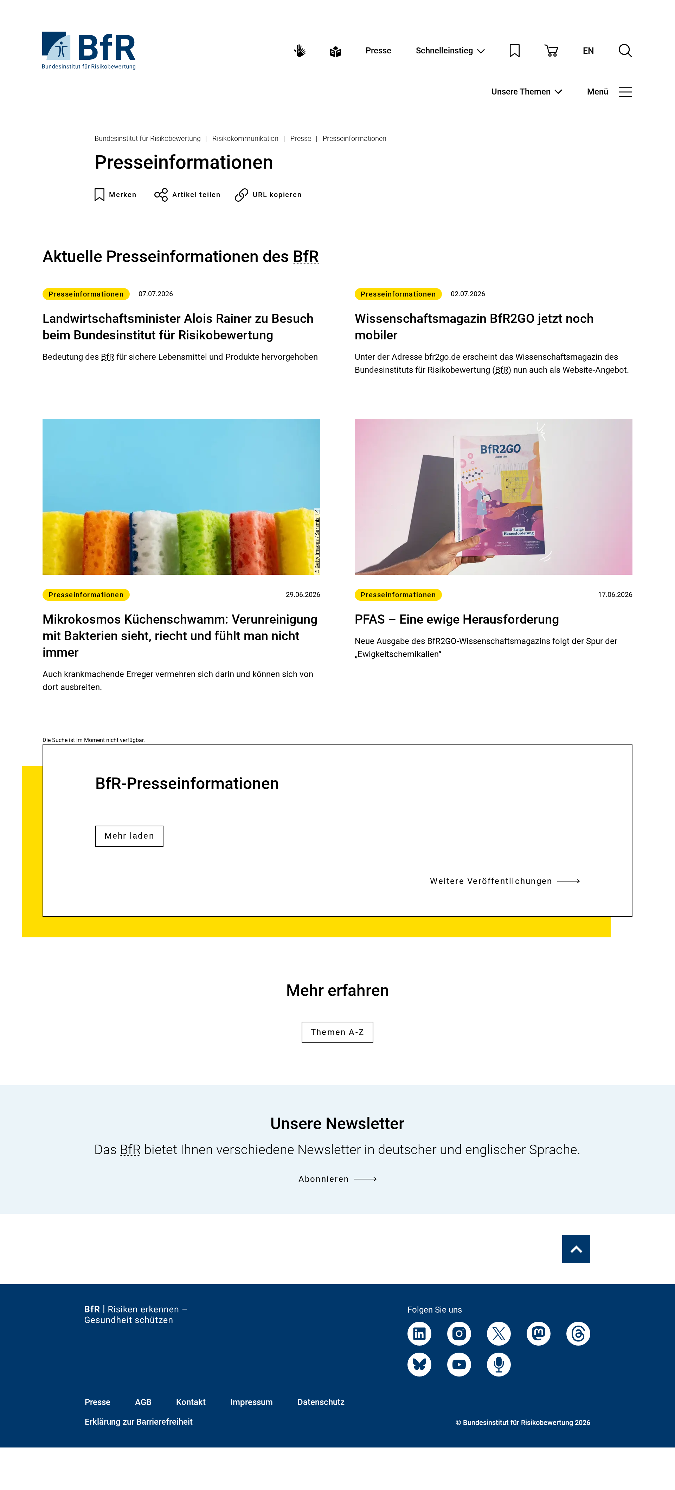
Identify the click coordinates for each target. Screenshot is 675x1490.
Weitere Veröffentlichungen (491, 881)
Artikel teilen (196, 194)
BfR (306, 256)
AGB (143, 1402)
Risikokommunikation (245, 138)
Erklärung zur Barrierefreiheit (139, 1422)
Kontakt (191, 1402)
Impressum (251, 1402)
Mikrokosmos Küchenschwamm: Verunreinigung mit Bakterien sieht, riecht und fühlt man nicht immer (180, 636)
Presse (378, 50)
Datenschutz (321, 1402)
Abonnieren (323, 1179)
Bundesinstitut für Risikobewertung (148, 138)
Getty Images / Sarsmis (317, 543)
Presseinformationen (354, 138)
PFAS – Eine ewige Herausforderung (457, 619)
